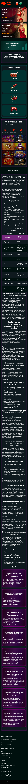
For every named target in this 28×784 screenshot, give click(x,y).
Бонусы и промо (5, 755)
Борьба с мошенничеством (8, 765)
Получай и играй (7, 36)
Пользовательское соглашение (9, 739)
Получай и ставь (7, 20)
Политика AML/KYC (6, 744)
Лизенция (3, 763)
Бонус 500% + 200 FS (14, 170)
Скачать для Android (14, 48)
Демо (8, 140)
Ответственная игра (6, 742)
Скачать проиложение (6, 753)
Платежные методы (6, 757)
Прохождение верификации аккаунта (14, 225)
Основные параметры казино (12, 204)
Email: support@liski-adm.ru (8, 774)
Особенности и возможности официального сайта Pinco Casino (14, 210)
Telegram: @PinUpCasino (7, 775)
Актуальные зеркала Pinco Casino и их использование (14, 206)
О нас (2, 751)
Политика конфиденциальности (9, 741)
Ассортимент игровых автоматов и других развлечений (14, 220)
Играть (8, 137)
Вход (19, 782)
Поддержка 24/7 (5, 767)
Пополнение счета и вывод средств (14, 223)
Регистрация (11, 782)
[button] (25, 777)
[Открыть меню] (25, 3)
